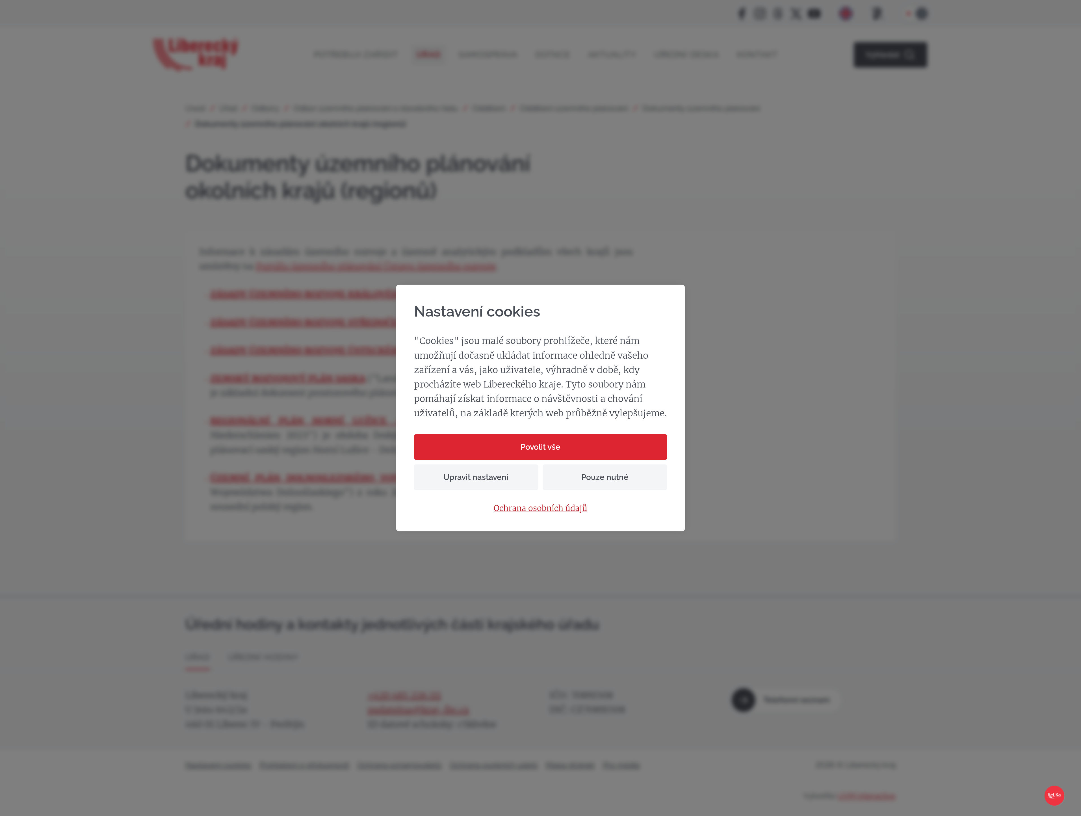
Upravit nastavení (475, 477)
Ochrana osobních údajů (540, 508)
